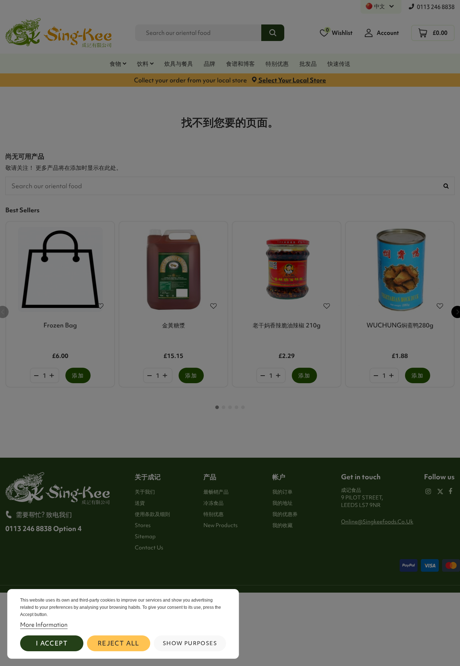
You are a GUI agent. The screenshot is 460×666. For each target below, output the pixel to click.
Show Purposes (190, 643)
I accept (52, 643)
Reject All (118, 643)
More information (44, 625)
